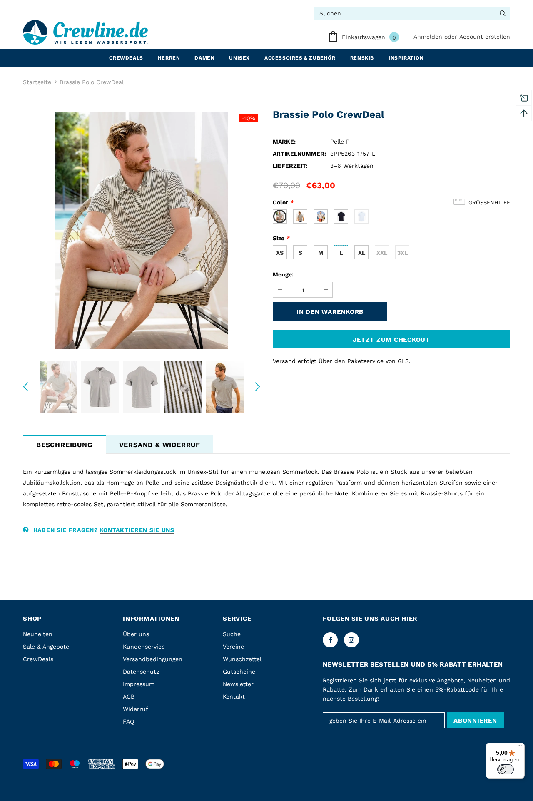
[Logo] (85, 32)
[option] (141, 230)
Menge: (283, 274)
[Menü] (520, 748)
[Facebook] (330, 639)
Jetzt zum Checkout (391, 339)
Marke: (284, 141)
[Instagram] (351, 639)
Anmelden (428, 36)
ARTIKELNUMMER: (299, 153)
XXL (381, 252)
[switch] (505, 769)
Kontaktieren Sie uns (137, 530)
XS (280, 252)
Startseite (37, 82)
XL (361, 252)
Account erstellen (484, 36)
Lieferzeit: (290, 165)
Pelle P (340, 141)
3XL (402, 252)
